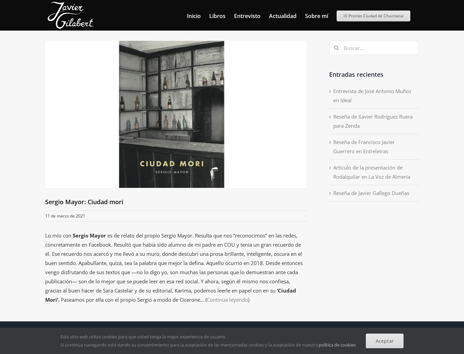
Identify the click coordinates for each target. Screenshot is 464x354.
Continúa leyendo (227, 299)
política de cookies (337, 345)
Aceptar (385, 341)
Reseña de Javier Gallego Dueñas (371, 193)
